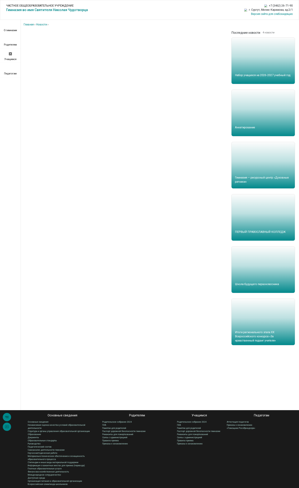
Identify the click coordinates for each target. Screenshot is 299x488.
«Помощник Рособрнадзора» (241, 428)
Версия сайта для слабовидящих (272, 14)
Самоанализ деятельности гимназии (46, 450)
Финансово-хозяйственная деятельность (48, 472)
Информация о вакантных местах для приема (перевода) (56, 465)
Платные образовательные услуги (45, 468)
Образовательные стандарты (42, 440)
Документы (33, 437)
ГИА (104, 425)
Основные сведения (38, 422)
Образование (34, 434)
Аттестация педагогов (238, 422)
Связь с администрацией (114, 437)
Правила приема (110, 440)
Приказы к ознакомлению (115, 444)
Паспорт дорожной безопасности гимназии (124, 431)
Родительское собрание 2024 (117, 422)
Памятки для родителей (114, 428)
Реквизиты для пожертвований (117, 434)
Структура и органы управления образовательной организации (59, 431)
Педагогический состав (40, 447)
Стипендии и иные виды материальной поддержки (53, 462)
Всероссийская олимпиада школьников (48, 484)
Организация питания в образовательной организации (55, 481)
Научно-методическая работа (42, 453)
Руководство (34, 444)
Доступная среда (36, 478)
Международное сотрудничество (44, 475)
